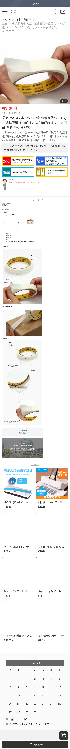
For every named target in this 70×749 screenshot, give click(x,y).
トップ (6, 19)
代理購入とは (11, 179)
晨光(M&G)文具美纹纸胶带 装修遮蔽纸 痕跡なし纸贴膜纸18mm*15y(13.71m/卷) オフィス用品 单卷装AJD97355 (34, 27)
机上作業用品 (23, 19)
